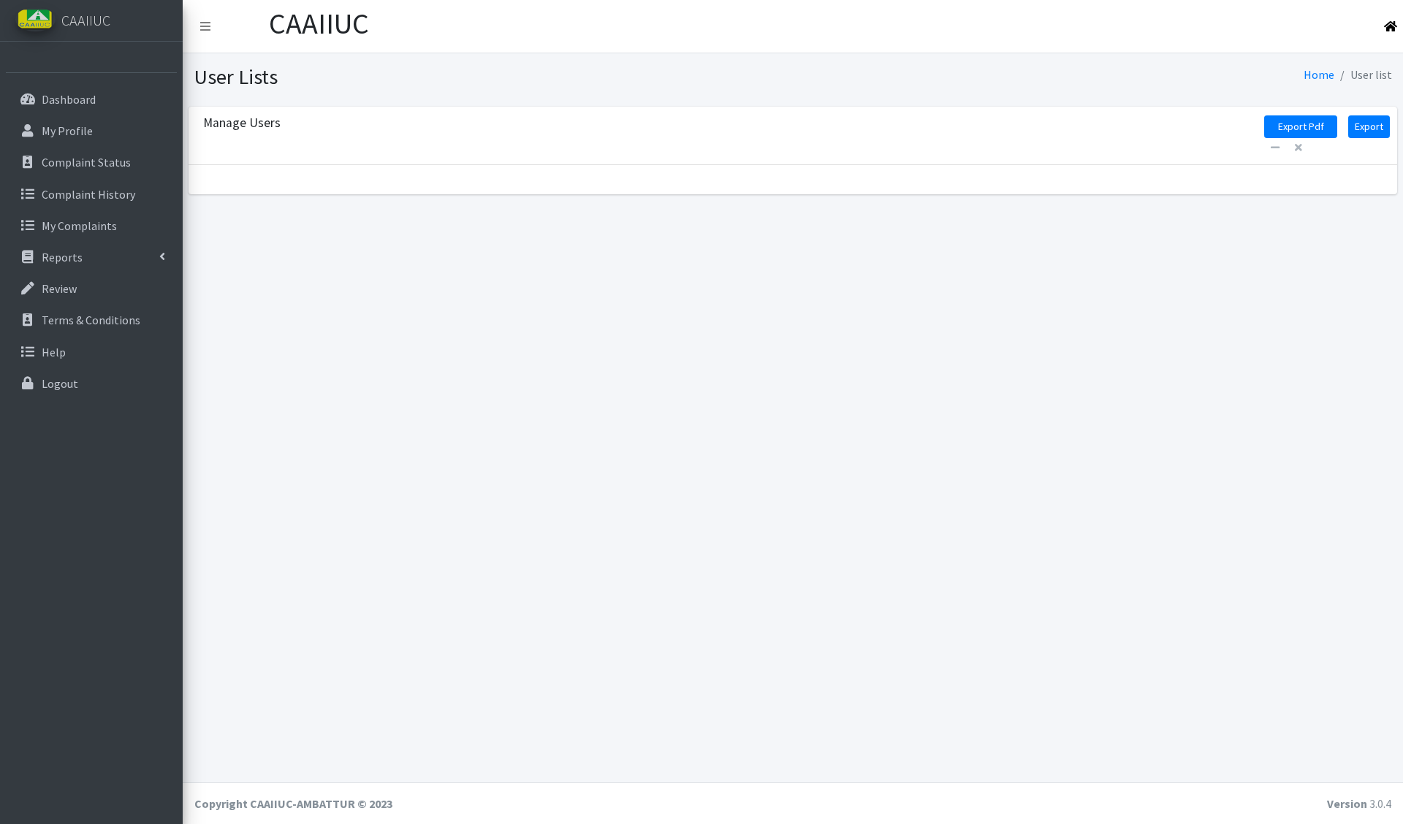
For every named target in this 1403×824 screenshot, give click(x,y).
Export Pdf (1301, 126)
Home (1319, 74)
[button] (205, 26)
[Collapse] (1275, 148)
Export (1369, 126)
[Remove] (1298, 148)
